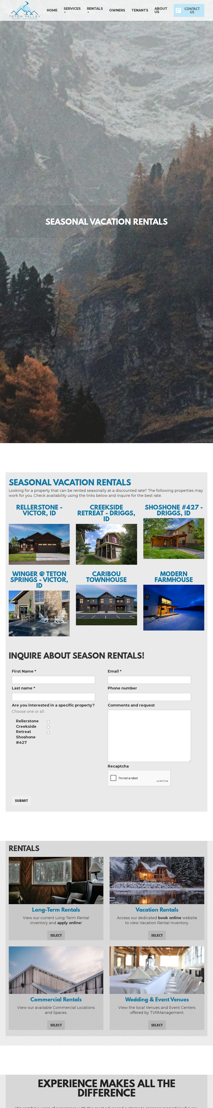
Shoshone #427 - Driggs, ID (174, 510)
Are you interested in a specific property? (53, 705)
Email (114, 671)
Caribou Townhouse (106, 576)
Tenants (139, 10)
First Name (24, 671)
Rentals (95, 9)
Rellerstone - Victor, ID (39, 510)
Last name (23, 688)
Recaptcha (118, 766)
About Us (161, 10)
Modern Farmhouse (174, 576)
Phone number (122, 688)
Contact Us (192, 10)
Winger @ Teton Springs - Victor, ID (39, 579)
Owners (117, 10)
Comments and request (131, 705)
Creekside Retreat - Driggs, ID (106, 513)
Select (56, 935)
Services (72, 9)
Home (52, 10)
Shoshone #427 (26, 740)
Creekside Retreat (26, 729)
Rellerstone (27, 721)
